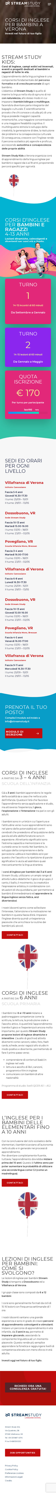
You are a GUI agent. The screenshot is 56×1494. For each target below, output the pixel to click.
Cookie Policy (11, 1469)
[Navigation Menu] (49, 4)
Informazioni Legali (14, 1477)
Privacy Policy (11, 1465)
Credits (8, 1480)
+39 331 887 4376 (15, 1438)
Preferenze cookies (14, 1473)
